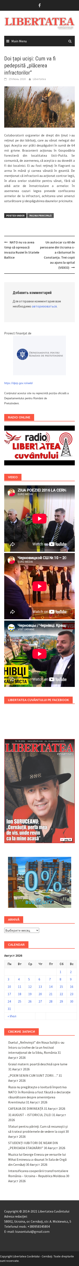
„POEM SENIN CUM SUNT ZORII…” (33, 1075)
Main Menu (19, 41)
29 (61, 1001)
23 (71, 994)
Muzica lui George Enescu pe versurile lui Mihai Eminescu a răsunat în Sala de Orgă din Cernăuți (37, 1159)
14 (50, 986)
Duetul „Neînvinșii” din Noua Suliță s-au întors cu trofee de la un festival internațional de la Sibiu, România (36, 1047)
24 (9, 1001)
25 (19, 1001)
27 (40, 1001)
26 (30, 1001)
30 (71, 1001)
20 (40, 994)
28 (50, 1001)
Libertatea (39, 79)
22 (61, 994)
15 (61, 986)
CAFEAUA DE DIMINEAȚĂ (25, 1108)
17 (9, 994)
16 (71, 986)
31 (9, 1009)
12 (30, 986)
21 (50, 994)
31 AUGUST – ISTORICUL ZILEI (29, 1115)
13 (40, 986)
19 (30, 994)
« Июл (12, 1016)
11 (19, 986)
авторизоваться (44, 306)
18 (19, 994)
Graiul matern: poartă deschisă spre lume (37, 1064)
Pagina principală (40, 215)
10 (9, 986)
